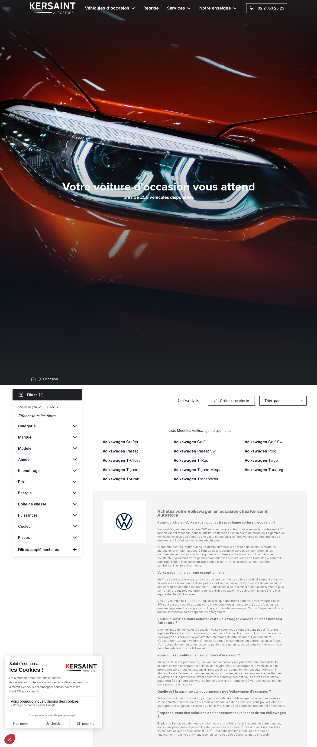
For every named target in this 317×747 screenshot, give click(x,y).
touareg (264, 469)
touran (121, 479)
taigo (261, 460)
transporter (196, 479)
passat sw (195, 451)
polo (260, 451)
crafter (121, 441)
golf (189, 441)
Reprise (151, 8)
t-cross (121, 460)
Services (176, 8)
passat (120, 451)
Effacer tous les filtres (37, 415)
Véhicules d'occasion (107, 8)
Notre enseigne (215, 8)
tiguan (120, 469)
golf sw (263, 441)
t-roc (191, 460)
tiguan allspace (200, 469)
